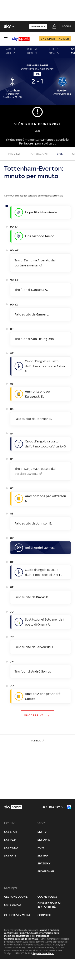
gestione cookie (16, 896)
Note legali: (11, 887)
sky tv (42, 831)
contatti (34, 938)
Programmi (46, 871)
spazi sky (44, 863)
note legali (12, 904)
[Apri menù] (6, 39)
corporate (45, 915)
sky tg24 (10, 839)
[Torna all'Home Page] (21, 39)
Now (41, 847)
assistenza (21, 938)
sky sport (11, 831)
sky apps (44, 839)
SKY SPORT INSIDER (55, 38)
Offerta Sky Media (17, 915)
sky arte (10, 855)
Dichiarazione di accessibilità (49, 905)
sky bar (43, 855)
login (66, 26)
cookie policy (48, 896)
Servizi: (42, 823)
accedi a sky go (53, 807)
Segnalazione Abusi (43, 953)
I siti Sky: (9, 823)
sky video (11, 847)
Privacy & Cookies (28, 932)
